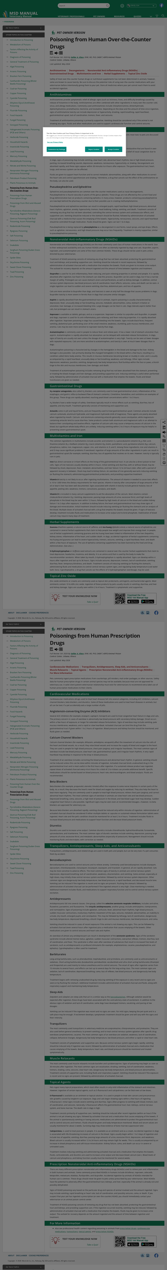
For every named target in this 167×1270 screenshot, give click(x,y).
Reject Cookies (93, 149)
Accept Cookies (113, 149)
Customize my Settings (56, 149)
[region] (84, 142)
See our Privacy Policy (55, 142)
